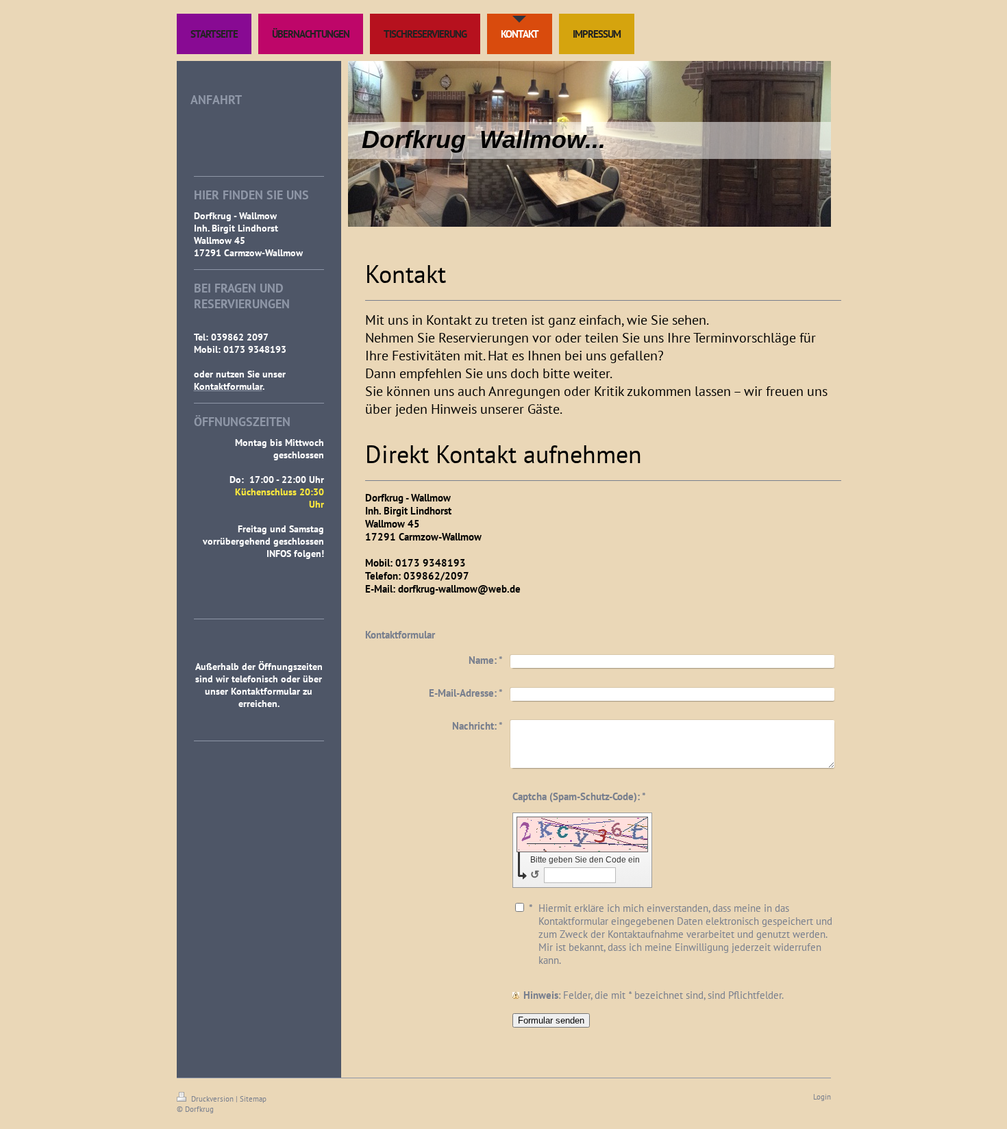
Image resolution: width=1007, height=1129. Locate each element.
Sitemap (253, 1099)
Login (822, 1097)
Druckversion (212, 1099)
